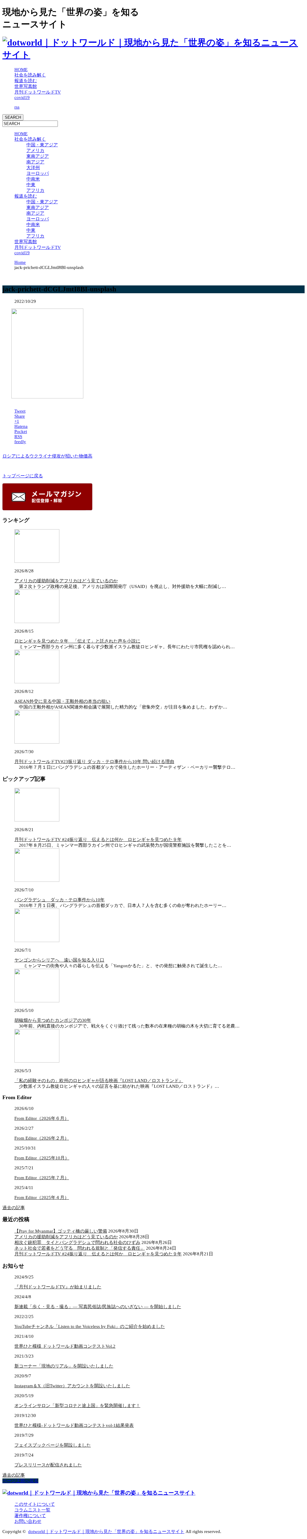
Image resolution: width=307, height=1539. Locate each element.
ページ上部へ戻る (20, 1480)
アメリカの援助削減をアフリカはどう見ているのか (66, 580)
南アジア (35, 162)
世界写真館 (25, 86)
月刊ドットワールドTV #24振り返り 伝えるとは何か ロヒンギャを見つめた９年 (98, 839)
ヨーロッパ (37, 173)
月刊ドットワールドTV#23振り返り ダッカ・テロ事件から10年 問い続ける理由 (94, 761)
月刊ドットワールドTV (37, 92)
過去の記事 (13, 1207)
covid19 (22, 97)
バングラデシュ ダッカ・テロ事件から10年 (59, 899)
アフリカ (35, 190)
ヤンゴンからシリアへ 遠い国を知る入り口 (59, 960)
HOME (21, 69)
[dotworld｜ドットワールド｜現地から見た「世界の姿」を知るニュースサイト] (153, 55)
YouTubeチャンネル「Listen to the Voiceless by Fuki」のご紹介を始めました (89, 1326)
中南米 (33, 179)
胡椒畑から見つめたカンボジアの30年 (52, 1020)
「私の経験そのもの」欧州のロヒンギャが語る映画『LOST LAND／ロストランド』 (98, 1080)
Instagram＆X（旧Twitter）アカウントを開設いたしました (72, 1385)
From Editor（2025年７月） (41, 1177)
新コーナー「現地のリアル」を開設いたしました (63, 1366)
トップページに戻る (22, 475)
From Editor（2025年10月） (41, 1158)
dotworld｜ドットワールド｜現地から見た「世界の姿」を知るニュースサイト (106, 1531)
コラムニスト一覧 (32, 1510)
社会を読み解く (30, 75)
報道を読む (25, 80)
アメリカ (35, 150)
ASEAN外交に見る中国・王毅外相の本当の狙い (62, 701)
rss (16, 107)
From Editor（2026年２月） (41, 1138)
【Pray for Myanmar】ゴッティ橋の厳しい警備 (60, 1231)
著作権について (30, 1515)
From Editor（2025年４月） (41, 1197)
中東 (30, 184)
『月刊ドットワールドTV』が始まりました (57, 1286)
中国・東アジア (42, 144)
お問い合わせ (27, 1521)
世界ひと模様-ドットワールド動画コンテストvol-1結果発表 (74, 1425)
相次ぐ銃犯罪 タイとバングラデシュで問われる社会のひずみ (77, 1242)
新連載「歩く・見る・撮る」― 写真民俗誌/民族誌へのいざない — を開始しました (97, 1306)
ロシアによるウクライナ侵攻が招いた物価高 (47, 456)
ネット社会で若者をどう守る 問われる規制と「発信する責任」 (79, 1248)
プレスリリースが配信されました (48, 1465)
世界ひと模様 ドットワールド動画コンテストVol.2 (64, 1346)
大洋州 (33, 167)
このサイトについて (34, 1504)
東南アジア (37, 156)
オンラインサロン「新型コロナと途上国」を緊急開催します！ (77, 1405)
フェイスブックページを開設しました (52, 1445)
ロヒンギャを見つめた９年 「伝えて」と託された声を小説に (77, 641)
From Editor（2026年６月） (41, 1118)
